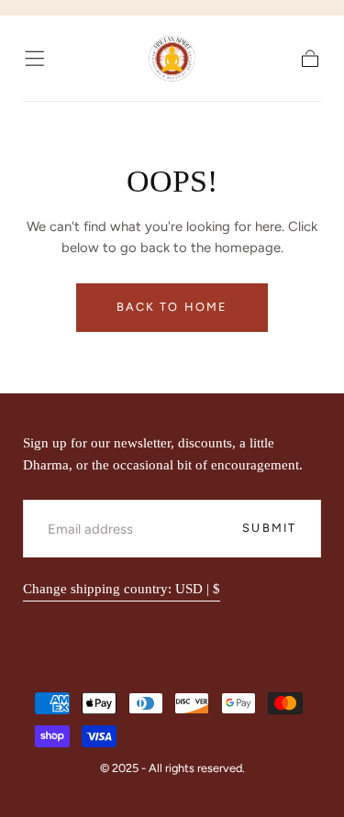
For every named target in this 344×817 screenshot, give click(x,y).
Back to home (172, 307)
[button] (34, 58)
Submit (269, 528)
